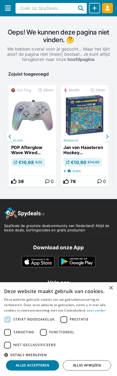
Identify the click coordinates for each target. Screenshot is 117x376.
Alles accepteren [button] (32, 365)
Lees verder (96, 310)
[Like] (14, 181)
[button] (58, 355)
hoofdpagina (80, 59)
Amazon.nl (70, 140)
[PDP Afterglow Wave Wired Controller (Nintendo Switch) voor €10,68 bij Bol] (32, 136)
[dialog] (58, 329)
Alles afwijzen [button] (87, 365)
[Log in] (107, 8)
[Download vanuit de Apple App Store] (38, 261)
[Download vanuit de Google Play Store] (77, 261)
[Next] (107, 136)
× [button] (111, 288)
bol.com (17, 140)
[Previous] (10, 136)
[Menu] (7, 8)
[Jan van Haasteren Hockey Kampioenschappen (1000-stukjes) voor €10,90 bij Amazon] (85, 136)
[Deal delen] (94, 8)
